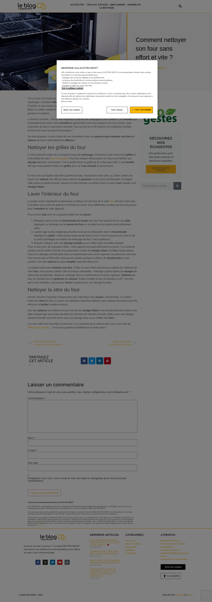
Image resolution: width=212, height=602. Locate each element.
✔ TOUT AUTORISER (141, 110)
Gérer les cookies (71, 110)
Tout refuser (117, 110)
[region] (107, 89)
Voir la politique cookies (72, 88)
